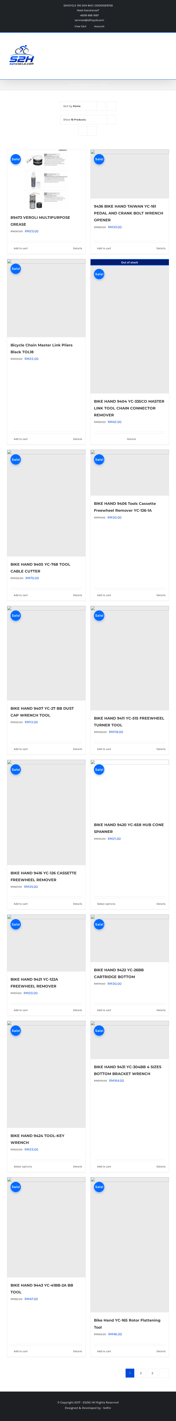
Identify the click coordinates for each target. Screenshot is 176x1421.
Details (77, 248)
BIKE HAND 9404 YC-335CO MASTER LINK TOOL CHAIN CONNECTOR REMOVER (129, 408)
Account (99, 26)
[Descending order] (111, 106)
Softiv (107, 1408)
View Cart (80, 26)
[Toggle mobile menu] (167, 42)
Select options (23, 1166)
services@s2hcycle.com (89, 20)
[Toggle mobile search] (159, 42)
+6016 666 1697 (89, 15)
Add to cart (21, 248)
